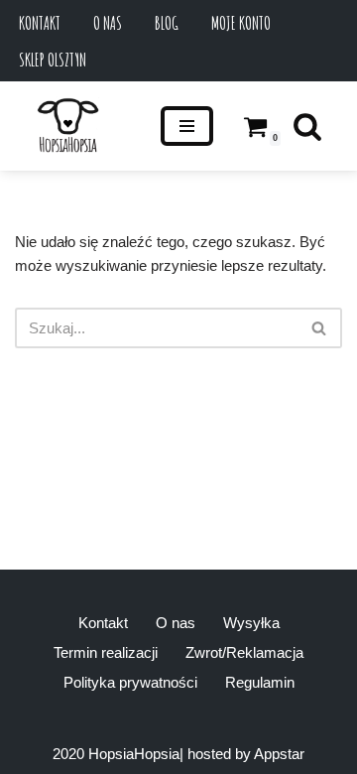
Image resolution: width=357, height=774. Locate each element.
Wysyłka (251, 622)
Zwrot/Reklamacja (244, 652)
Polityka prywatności (130, 682)
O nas (107, 23)
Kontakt (39, 23)
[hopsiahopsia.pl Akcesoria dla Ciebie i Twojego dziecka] (68, 126)
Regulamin (260, 682)
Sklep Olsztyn (52, 59)
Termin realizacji (106, 652)
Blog (166, 23)
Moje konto (241, 23)
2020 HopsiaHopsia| (118, 753)
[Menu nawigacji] (187, 126)
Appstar (279, 753)
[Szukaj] (307, 126)
